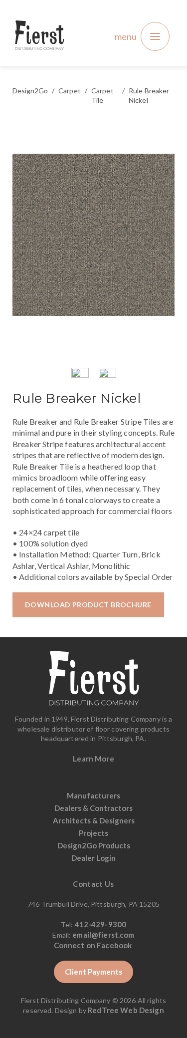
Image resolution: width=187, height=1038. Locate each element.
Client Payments (93, 971)
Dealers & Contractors (93, 807)
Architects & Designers (94, 820)
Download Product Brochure (88, 604)
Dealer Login (93, 857)
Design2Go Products (93, 845)
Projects (93, 832)
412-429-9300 (101, 924)
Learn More (93, 758)
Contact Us (93, 883)
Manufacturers (93, 795)
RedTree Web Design (126, 1010)
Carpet (69, 90)
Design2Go (30, 90)
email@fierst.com (103, 934)
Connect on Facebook (94, 945)
